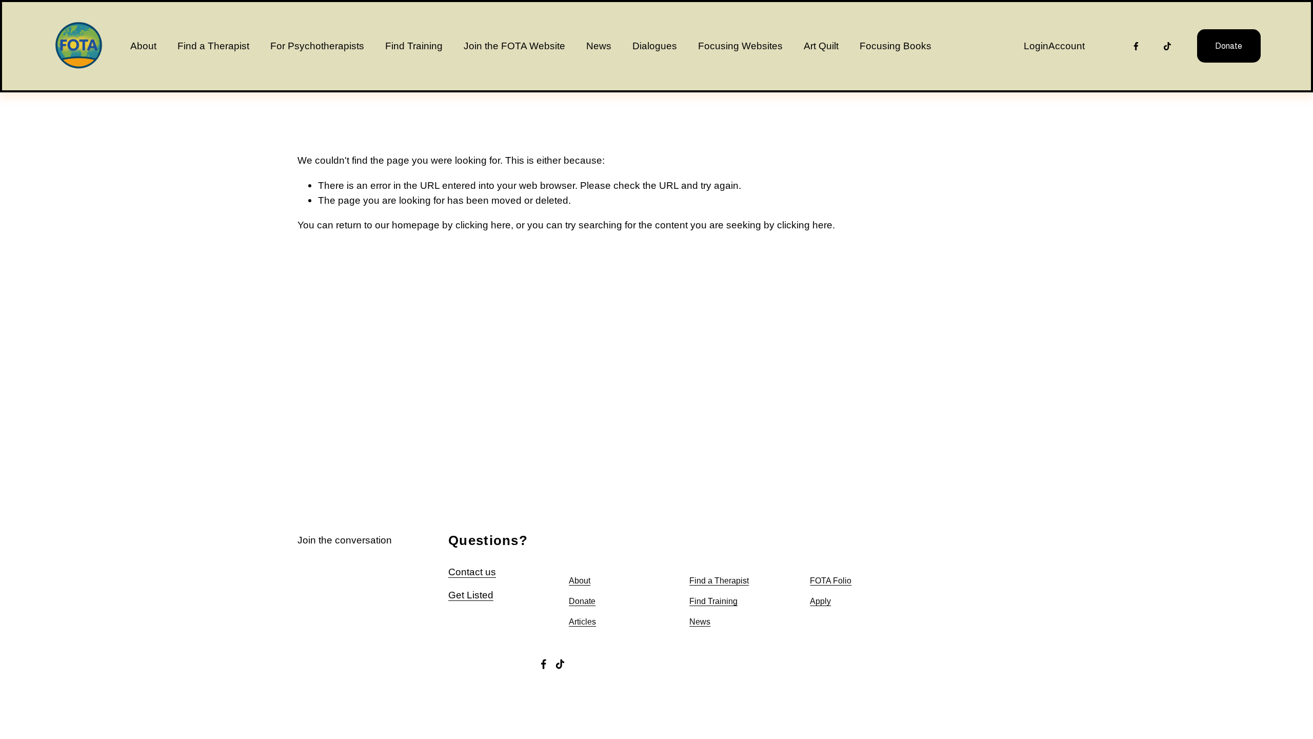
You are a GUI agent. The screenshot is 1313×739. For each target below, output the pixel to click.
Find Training (414, 45)
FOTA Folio (830, 580)
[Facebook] (1136, 46)
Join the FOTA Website (514, 45)
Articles (582, 621)
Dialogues (654, 45)
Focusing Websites (740, 45)
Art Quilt (821, 45)
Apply (820, 601)
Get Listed (470, 594)
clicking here (483, 224)
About (143, 45)
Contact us (472, 571)
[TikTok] (1167, 46)
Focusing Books (895, 45)
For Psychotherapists (317, 45)
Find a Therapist (213, 45)
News (598, 45)
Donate (1228, 46)
